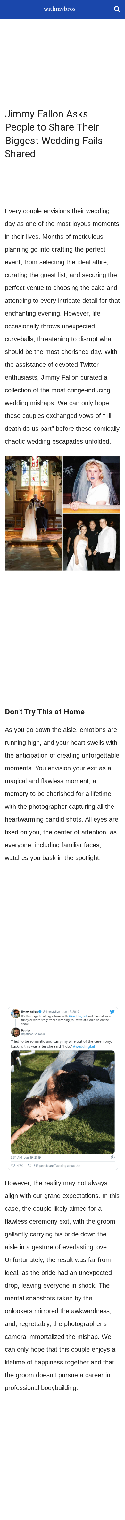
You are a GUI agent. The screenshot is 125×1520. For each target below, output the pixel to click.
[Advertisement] (62, 64)
